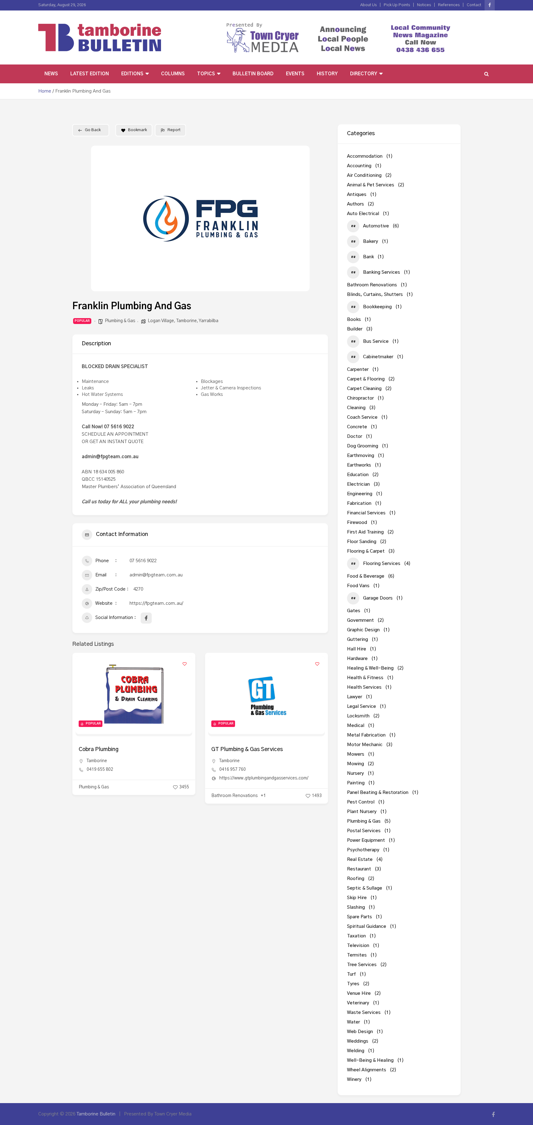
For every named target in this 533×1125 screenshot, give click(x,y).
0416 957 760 (232, 769)
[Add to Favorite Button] (184, 663)
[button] (100, 218)
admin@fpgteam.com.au (156, 575)
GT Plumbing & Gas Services (247, 749)
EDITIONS (132, 74)
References (449, 5)
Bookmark (137, 130)
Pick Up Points (397, 5)
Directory (363, 74)
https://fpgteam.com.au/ (156, 603)
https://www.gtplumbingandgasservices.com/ (263, 778)
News (51, 74)
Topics (206, 74)
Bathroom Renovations (234, 796)
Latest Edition (89, 74)
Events (295, 74)
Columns (173, 74)
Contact (474, 5)
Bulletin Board (253, 74)
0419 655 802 (100, 769)
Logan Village (161, 321)
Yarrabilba (208, 321)
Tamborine (186, 321)
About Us (368, 5)
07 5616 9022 (143, 560)
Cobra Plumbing (98, 749)
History (327, 74)
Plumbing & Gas (120, 321)
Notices (424, 5)
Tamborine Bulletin (95, 1114)
